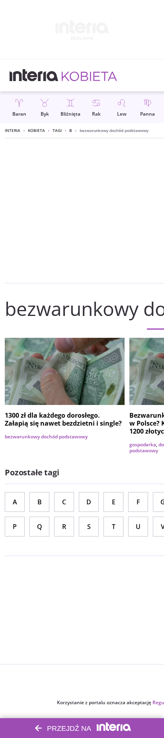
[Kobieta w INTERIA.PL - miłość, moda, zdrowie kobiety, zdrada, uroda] (89, 75)
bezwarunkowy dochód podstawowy (46, 436)
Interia (12, 130)
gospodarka (142, 444)
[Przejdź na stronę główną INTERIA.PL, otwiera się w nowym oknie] (34, 75)
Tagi (57, 130)
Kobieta (36, 130)
